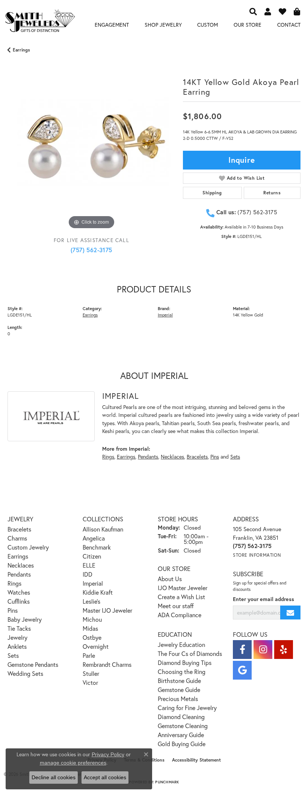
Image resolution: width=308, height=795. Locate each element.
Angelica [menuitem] (94, 538)
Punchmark (167, 782)
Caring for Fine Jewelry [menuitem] (187, 708)
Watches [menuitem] (19, 592)
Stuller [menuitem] (91, 673)
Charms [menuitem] (17, 538)
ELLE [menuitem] (89, 565)
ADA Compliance (179, 615)
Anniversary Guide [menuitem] (181, 735)
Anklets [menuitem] (17, 646)
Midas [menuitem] (90, 628)
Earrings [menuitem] (18, 556)
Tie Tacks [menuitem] (19, 628)
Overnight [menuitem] (96, 646)
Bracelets (197, 456)
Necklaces (172, 456)
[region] (91, 147)
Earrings (21, 50)
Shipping (212, 192)
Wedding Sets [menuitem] (25, 673)
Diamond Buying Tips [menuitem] (184, 662)
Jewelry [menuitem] (17, 637)
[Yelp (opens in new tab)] (283, 649)
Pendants (148, 456)
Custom (207, 24)
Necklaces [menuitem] (21, 565)
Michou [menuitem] (92, 619)
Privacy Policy (108, 754)
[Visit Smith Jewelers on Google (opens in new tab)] (242, 670)
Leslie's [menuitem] (91, 601)
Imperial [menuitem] (93, 583)
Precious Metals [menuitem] (178, 699)
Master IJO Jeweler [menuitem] (107, 610)
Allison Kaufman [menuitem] (103, 529)
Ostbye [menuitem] (92, 637)
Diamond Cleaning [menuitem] (181, 717)
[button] (253, 11)
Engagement (112, 24)
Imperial (165, 315)
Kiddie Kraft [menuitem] (98, 592)
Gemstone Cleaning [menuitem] (183, 726)
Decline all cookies (53, 777)
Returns (272, 192)
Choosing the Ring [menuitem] (181, 671)
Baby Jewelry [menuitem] (25, 619)
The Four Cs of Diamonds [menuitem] (190, 653)
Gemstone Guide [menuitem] (179, 690)
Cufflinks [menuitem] (19, 601)
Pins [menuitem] (13, 610)
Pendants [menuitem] (19, 574)
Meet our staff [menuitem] (176, 606)
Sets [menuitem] (13, 655)
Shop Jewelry (163, 24)
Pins (214, 456)
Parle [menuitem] (89, 655)
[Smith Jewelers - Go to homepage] (40, 22)
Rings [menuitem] (14, 583)
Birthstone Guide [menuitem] (179, 680)
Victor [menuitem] (90, 682)
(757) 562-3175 (91, 250)
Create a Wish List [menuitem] (181, 597)
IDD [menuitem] (87, 574)
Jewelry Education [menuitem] (181, 644)
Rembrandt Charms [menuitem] (107, 664)
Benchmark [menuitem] (97, 547)
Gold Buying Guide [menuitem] (181, 744)
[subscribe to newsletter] (290, 612)
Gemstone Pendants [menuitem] (33, 664)
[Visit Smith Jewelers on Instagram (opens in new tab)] (263, 649)
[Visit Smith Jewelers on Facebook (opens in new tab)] (242, 649)
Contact (288, 24)
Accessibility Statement (196, 760)
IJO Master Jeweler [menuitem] (182, 588)
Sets (235, 456)
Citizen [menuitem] (92, 556)
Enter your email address (263, 599)
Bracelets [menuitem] (19, 529)
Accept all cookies (105, 777)
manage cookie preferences (73, 763)
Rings (108, 456)
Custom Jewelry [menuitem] (28, 547)
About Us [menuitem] (170, 579)
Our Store (247, 24)
